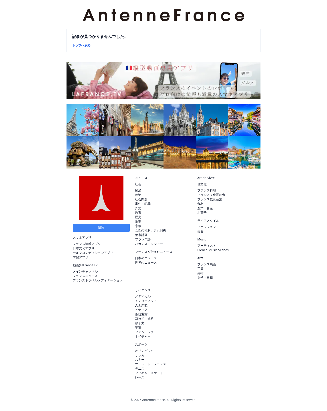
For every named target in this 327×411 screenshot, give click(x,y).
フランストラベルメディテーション (98, 280)
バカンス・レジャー (149, 244)
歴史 (138, 217)
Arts (200, 258)
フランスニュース (85, 276)
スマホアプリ (82, 237)
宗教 (138, 226)
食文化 (202, 184)
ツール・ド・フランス (150, 364)
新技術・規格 (144, 318)
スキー (139, 359)
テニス (139, 368)
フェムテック (144, 332)
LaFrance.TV (88, 265)
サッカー (141, 355)
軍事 (138, 221)
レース (139, 377)
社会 (138, 184)
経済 (138, 190)
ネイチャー (143, 336)
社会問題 (141, 199)
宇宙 (138, 327)
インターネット (146, 301)
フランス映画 (206, 264)
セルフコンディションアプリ (93, 252)
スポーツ (141, 344)
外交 (138, 208)
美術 (200, 273)
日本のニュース (146, 258)
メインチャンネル (85, 271)
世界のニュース (146, 262)
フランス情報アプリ (87, 244)
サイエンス (143, 290)
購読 (101, 228)
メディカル (143, 296)
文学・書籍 (205, 277)
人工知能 (141, 305)
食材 (200, 203)
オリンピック (144, 350)
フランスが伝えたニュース (153, 252)
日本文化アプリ (84, 248)
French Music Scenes (213, 250)
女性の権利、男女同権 (150, 230)
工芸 (200, 269)
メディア (141, 309)
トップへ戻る (81, 45)
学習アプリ (80, 257)
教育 (138, 212)
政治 (138, 195)
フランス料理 (206, 190)
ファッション (206, 227)
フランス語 (143, 239)
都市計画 (141, 235)
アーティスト (206, 245)
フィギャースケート (149, 373)
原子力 (139, 323)
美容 (200, 231)
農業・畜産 (205, 208)
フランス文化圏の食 (211, 195)
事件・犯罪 (143, 203)
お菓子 (202, 212)
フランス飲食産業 (209, 199)
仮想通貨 (141, 314)
